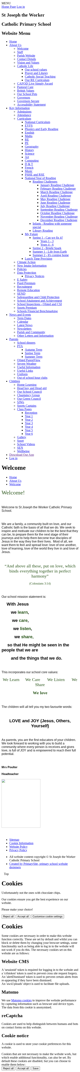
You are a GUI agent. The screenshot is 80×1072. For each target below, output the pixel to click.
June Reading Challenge (55, 202)
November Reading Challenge (59, 216)
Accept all (23, 916)
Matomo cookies (21, 1000)
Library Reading (43, 230)
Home (13, 41)
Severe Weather (26, 363)
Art (27, 157)
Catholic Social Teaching (40, 76)
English (29, 132)
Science (29, 153)
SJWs (20, 402)
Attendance (24, 115)
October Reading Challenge (57, 213)
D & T (29, 164)
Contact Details (26, 59)
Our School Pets (27, 94)
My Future (31, 234)
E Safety (22, 279)
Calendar (22, 321)
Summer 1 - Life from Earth (50, 251)
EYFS (29, 125)
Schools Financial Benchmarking (37, 311)
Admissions (24, 111)
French (29, 167)
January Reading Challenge (57, 185)
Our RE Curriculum (37, 80)
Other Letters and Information (35, 335)
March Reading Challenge (56, 192)
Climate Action (26, 262)
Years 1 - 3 (47, 241)
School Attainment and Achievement (39, 300)
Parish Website (26, 55)
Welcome (23, 48)
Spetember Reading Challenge (59, 209)
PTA (20, 346)
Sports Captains (26, 405)
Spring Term (32, 353)
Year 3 (29, 423)
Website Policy (18, 846)
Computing (32, 160)
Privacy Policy (18, 850)
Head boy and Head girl (32, 388)
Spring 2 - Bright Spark (47, 248)
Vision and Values (28, 62)
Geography (32, 146)
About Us (15, 45)
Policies (22, 269)
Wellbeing (23, 451)
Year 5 (29, 430)
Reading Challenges (45, 181)
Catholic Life (25, 66)
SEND (21, 293)
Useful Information (28, 367)
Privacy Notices (34, 276)
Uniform (22, 374)
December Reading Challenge (58, 220)
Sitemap (14, 839)
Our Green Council (29, 398)
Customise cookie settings (48, 916)
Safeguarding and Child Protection (38, 297)
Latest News (24, 325)
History (29, 150)
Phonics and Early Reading (41, 129)
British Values (25, 90)
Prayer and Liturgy (36, 73)
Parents (13, 339)
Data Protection (26, 272)
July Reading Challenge (55, 206)
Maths (28, 136)
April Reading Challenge (55, 195)
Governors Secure (28, 101)
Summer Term (33, 356)
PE (27, 143)
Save (35, 1068)
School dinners (26, 342)
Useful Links (25, 370)
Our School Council (29, 391)
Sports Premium (27, 307)
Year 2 (29, 419)
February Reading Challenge (58, 188)
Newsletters (24, 328)
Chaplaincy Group (28, 395)
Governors (23, 97)
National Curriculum (37, 122)
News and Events (20, 314)
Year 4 (29, 426)
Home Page (9, 6)
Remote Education (28, 290)
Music (28, 171)
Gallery (21, 437)
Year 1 (29, 416)
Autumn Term (33, 349)
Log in (21, 6)
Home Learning (27, 384)
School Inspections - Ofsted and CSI (39, 304)
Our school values (36, 69)
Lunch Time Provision (38, 258)
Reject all (8, 916)
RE (27, 139)
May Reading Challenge (55, 199)
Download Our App (21, 454)
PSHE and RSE (34, 174)
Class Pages (24, 409)
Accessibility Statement (31, 104)
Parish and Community (31, 332)
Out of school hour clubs (32, 377)
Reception (31, 412)
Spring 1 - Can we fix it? (48, 237)
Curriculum (24, 118)
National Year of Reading (40, 178)
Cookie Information (21, 843)
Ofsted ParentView (28, 360)
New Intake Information (32, 265)
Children (14, 381)
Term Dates (24, 318)
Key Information (19, 108)
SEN (20, 447)
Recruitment (24, 286)
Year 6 (29, 433)
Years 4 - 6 (47, 244)
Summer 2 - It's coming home (51, 255)
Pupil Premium (26, 283)
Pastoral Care (25, 87)
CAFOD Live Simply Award (35, 83)
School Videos (26, 444)
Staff (20, 52)
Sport (20, 440)
